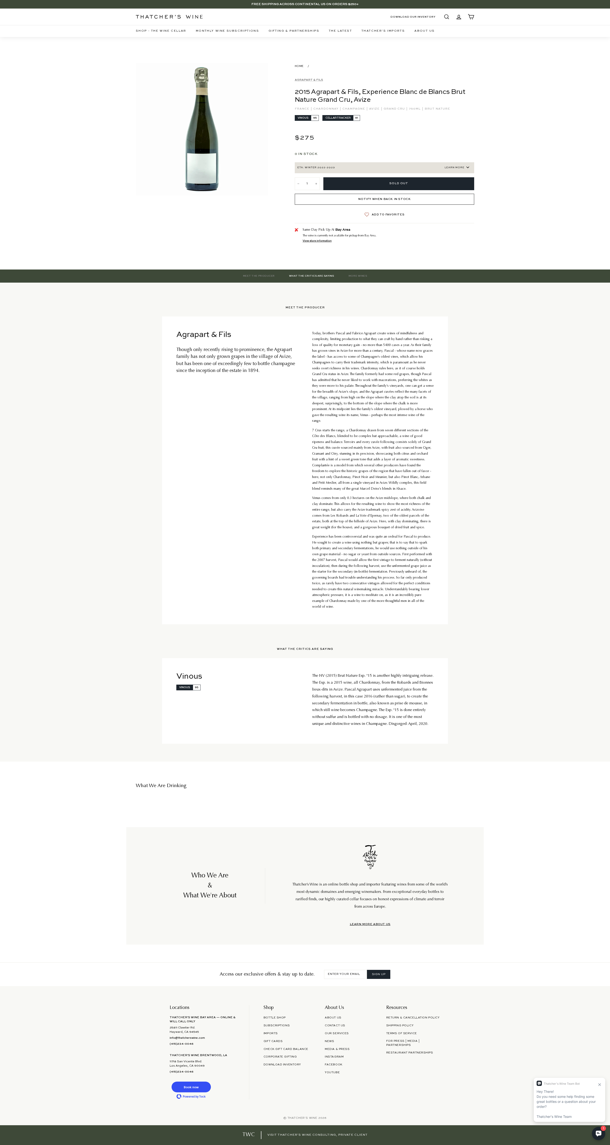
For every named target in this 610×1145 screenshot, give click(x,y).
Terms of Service (401, 1033)
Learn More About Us (370, 924)
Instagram (334, 1056)
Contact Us (335, 1025)
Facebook (333, 1064)
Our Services (337, 1033)
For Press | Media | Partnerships (403, 1043)
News (329, 1041)
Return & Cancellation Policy (413, 1017)
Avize (375, 108)
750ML (415, 108)
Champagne (354, 108)
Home (299, 66)
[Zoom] (202, 129)
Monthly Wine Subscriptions (227, 31)
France (302, 108)
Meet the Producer (259, 276)
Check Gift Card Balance (286, 1049)
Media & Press (337, 1049)
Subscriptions (277, 1025)
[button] (191, 1087)
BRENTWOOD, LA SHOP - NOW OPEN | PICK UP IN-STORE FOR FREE (305, 4)
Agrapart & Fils (309, 80)
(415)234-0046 (181, 1044)
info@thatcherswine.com (187, 1038)
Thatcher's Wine (302, 1118)
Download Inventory (282, 1064)
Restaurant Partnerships (409, 1052)
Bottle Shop (275, 1017)
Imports (271, 1033)
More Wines (358, 276)
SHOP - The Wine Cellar (161, 31)
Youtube (332, 1072)
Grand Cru (395, 108)
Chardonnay (326, 108)
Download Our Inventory (413, 17)
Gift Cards (273, 1041)
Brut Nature (437, 108)
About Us (424, 31)
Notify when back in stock (384, 199)
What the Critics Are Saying (311, 276)
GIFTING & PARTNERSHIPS (294, 31)
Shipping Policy (399, 1025)
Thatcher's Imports (383, 31)
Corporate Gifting (280, 1056)
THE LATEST (340, 31)
